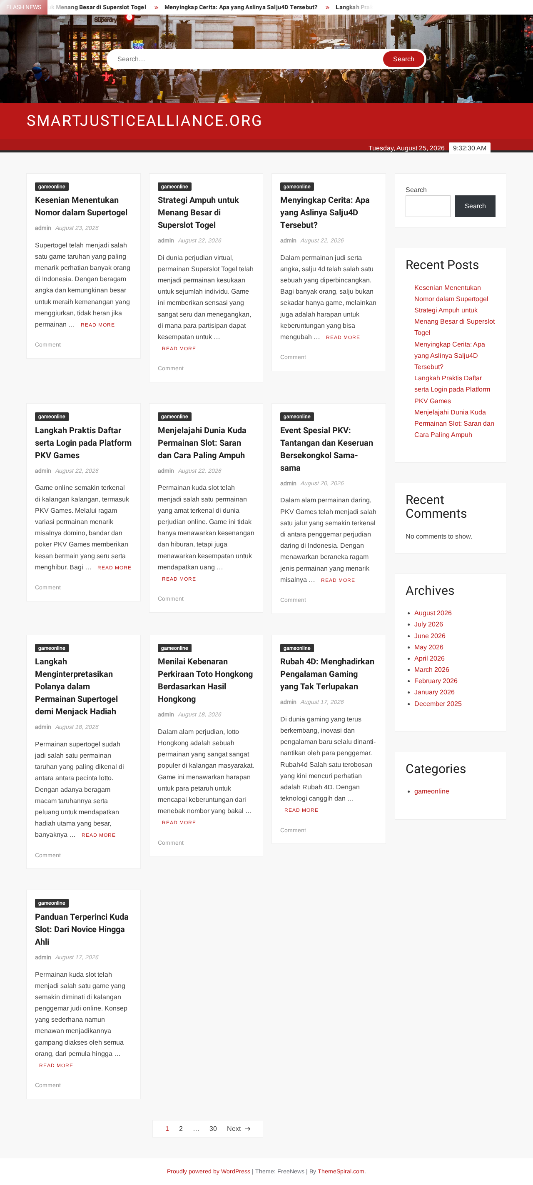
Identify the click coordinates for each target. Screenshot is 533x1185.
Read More (98, 325)
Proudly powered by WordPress (208, 1171)
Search (416, 189)
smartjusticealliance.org (145, 121)
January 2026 (434, 692)
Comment (48, 344)
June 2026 (430, 635)
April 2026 (429, 658)
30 (213, 1128)
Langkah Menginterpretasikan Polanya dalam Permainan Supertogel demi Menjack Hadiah (76, 687)
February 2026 (436, 680)
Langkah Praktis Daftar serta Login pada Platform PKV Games (83, 443)
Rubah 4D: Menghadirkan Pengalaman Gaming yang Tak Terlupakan (327, 674)
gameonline (51, 187)
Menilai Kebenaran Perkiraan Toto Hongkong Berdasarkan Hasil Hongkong (205, 680)
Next (234, 1128)
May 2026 (428, 647)
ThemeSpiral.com (341, 1171)
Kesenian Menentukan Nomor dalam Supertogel (81, 206)
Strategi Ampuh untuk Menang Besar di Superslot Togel (198, 212)
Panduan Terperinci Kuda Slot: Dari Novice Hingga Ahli (82, 929)
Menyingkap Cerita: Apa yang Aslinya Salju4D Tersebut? (220, 7)
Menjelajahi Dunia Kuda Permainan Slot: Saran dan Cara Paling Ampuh (202, 443)
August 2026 (433, 612)
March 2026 (431, 669)
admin (43, 228)
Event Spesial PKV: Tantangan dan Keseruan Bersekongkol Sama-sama (326, 449)
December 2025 (438, 703)
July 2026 (428, 624)
